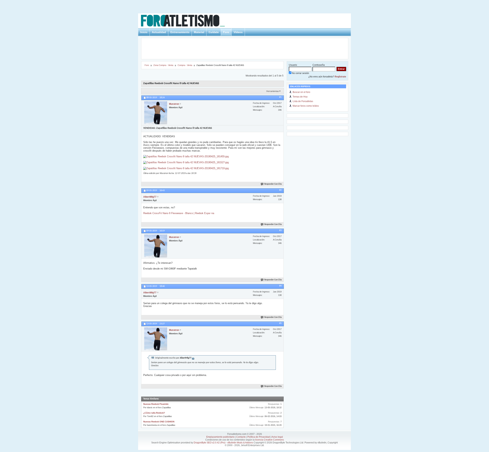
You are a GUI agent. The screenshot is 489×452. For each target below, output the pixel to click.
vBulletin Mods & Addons (240, 442)
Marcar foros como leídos (306, 106)
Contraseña (319, 65)
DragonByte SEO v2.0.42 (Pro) (209, 442)
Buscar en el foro (301, 92)
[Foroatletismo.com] (187, 21)
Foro (226, 32)
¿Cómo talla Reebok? (154, 413)
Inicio (143, 32)
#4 (280, 286)
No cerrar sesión (300, 73)
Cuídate (214, 32)
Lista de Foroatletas (303, 101)
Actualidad (159, 32)
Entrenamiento (179, 32)
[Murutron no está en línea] (155, 112)
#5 (280, 323)
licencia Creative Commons (269, 439)
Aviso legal (277, 437)
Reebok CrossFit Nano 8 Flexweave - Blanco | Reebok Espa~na (178, 213)
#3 (280, 230)
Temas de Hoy (300, 96)
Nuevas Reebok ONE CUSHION (158, 421)
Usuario (293, 65)
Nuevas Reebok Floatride (155, 404)
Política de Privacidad (258, 437)
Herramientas (272, 91)
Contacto (241, 437)
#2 (280, 190)
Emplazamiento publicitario (220, 437)
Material (199, 32)
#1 (280, 97)
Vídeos (238, 32)
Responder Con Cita (273, 184)
